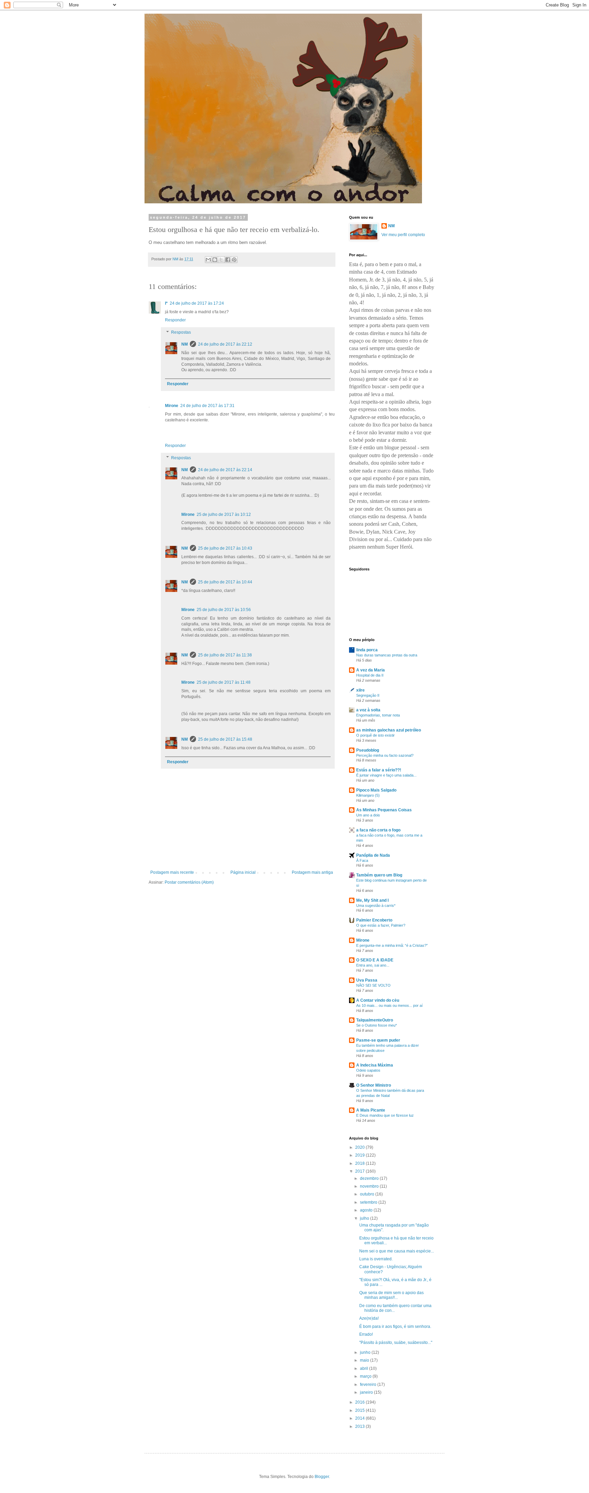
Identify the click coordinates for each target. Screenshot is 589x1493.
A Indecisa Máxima (374, 1065)
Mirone (171, 405)
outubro (367, 1194)
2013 (360, 1426)
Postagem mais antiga (312, 872)
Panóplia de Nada (373, 855)
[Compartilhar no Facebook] (227, 259)
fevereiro (368, 1384)
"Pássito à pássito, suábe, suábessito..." (395, 1342)
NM (184, 344)
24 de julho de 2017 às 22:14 (225, 469)
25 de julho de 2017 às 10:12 (224, 514)
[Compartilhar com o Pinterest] (234, 259)
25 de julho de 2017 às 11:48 (224, 682)
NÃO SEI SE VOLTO (373, 985)
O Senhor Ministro (373, 1085)
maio (365, 1360)
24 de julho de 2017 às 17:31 (207, 405)
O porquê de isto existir (375, 735)
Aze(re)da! (369, 1318)
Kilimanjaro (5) (368, 795)
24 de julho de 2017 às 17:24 (197, 303)
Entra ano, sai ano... (372, 965)
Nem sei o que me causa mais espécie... (396, 1251)
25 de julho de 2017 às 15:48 (225, 739)
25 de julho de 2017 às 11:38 (225, 655)
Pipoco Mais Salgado (376, 790)
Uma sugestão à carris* (375, 905)
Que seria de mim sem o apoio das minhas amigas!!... (391, 1295)
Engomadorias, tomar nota (378, 715)
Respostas (181, 332)
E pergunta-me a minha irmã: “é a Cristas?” (392, 945)
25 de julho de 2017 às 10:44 (225, 582)
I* (166, 303)
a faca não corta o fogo (378, 830)
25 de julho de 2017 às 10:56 (224, 609)
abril (364, 1368)
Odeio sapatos (368, 1070)
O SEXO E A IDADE (374, 960)
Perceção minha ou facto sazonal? (384, 755)
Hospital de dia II (369, 675)
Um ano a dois (368, 815)
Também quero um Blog (379, 875)
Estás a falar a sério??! (378, 770)
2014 (360, 1418)
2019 (360, 1155)
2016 (360, 1402)
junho (366, 1352)
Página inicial (243, 872)
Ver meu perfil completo (403, 234)
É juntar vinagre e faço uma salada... (386, 775)
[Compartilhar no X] (221, 259)
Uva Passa (366, 980)
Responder (175, 320)
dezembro (370, 1178)
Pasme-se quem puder (378, 1040)
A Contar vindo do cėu (377, 1000)
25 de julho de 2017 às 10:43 (225, 548)
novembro (370, 1186)
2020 (360, 1147)
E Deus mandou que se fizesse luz (385, 1115)
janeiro (367, 1392)
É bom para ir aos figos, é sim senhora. (395, 1326)
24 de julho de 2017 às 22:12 (225, 344)
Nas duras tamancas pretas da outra (386, 655)
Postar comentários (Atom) (189, 882)
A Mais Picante (370, 1110)
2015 (360, 1410)
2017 (360, 1171)
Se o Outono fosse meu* (376, 1025)
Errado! (366, 1334)
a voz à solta (368, 710)
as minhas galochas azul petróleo (388, 730)
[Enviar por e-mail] (208, 259)
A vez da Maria (370, 670)
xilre (360, 690)
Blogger (322, 1476)
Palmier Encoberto (374, 920)
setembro (369, 1202)
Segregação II (367, 695)
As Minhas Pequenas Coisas (384, 810)
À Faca (362, 860)
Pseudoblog (367, 750)
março (366, 1376)
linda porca (367, 650)
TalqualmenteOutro (374, 1020)
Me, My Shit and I (372, 900)
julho (365, 1218)
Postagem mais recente (172, 872)
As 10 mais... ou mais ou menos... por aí (389, 1005)
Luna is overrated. (376, 1259)
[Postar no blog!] (214, 259)
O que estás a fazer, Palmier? (380, 925)
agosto (367, 1210)
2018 (360, 1163)
